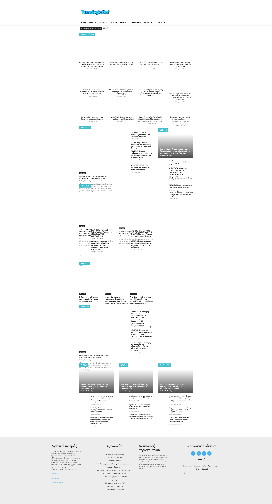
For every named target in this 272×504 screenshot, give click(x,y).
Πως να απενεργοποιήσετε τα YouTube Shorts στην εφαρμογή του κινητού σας (134, 386)
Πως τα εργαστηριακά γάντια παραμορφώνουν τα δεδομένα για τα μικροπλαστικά (101, 233)
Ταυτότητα (54, 473)
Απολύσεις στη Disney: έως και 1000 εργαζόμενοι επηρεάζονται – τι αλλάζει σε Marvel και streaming (141, 300)
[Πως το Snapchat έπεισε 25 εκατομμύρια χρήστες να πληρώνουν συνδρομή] (175, 381)
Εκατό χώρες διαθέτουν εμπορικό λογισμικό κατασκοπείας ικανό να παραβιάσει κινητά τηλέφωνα (91, 64)
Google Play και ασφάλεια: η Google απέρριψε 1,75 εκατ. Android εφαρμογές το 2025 (180, 409)
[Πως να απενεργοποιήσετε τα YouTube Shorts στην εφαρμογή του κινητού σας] (136, 381)
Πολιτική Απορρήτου (57, 482)
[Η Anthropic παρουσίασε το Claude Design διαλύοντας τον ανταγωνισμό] (162, 180)
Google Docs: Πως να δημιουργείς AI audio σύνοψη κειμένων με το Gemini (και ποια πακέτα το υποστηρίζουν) (141, 416)
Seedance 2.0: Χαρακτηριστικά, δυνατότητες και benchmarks (92, 118)
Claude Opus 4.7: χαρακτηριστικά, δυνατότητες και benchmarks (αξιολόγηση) (121, 92)
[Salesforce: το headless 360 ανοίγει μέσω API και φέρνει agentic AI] (162, 188)
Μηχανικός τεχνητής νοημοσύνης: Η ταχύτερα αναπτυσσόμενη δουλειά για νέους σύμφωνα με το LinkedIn (116, 300)
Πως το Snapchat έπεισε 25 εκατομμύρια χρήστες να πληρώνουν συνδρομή (172, 386)
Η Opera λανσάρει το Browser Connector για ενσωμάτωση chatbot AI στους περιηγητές (140, 167)
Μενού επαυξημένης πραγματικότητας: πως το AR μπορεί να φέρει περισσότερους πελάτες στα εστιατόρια (101, 245)
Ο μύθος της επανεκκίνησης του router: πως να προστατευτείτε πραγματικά (140, 406)
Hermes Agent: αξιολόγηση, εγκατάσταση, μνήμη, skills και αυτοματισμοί (180, 64)
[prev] (104, 28)
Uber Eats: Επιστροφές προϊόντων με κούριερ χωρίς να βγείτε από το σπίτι (150, 64)
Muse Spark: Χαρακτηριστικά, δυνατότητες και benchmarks (121, 118)
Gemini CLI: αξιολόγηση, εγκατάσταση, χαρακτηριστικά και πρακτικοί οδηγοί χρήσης (92, 92)
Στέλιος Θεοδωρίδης (85, 181)
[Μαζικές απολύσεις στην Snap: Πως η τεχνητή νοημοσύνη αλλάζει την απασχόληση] (162, 194)
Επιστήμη (82, 226)
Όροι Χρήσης (55, 478)
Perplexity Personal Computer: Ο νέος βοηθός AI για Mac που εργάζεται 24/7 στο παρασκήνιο (141, 154)
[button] (184, 473)
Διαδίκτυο (82, 173)
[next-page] (84, 255)
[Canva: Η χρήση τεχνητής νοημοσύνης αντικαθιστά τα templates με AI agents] (96, 144)
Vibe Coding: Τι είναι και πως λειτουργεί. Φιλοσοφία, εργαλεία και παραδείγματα (101, 409)
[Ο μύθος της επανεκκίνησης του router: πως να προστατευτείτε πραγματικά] (123, 407)
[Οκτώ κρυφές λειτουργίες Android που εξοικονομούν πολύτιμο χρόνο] (123, 398)
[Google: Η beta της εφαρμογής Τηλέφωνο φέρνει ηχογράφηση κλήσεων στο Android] (162, 420)
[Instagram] (199, 453)
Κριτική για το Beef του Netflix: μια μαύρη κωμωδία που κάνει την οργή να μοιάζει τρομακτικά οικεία (150, 119)
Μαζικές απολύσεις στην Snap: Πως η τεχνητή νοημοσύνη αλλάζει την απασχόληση (181, 194)
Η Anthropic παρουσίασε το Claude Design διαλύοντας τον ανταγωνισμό (180, 180)
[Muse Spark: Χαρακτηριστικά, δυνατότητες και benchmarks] (121, 97)
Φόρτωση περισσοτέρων (135, 119)
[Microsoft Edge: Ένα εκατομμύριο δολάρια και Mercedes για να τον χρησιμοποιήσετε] (124, 135)
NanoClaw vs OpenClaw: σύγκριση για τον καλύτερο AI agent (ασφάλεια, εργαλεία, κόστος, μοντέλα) (151, 93)
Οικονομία (82, 293)
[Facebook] (193, 453)
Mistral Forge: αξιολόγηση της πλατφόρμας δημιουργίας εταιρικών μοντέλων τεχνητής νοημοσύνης (180, 96)
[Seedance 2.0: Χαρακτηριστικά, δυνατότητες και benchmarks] (91, 97)
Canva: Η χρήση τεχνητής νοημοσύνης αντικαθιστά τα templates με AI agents (93, 177)
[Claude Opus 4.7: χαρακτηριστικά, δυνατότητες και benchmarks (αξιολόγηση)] (121, 70)
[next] (108, 28)
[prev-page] (80, 255)
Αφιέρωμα (82, 352)
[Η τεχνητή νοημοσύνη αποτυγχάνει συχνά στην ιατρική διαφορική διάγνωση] (136, 199)
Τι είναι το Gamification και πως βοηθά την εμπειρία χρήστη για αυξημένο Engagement (95, 386)
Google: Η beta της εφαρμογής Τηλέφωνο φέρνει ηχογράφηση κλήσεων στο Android (179, 419)
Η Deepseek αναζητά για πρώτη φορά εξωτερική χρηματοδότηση (121, 63)
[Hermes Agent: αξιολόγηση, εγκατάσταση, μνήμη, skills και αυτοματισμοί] (180, 45)
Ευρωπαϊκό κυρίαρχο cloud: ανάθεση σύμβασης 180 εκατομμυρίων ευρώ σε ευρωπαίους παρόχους (180, 120)
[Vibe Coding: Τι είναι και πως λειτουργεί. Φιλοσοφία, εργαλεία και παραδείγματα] (83, 410)
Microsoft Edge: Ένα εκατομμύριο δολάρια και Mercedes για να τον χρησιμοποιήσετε (140, 135)
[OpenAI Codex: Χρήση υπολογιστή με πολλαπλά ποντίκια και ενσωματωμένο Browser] (124, 145)
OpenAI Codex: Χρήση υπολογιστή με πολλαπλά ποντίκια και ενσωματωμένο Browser (142, 145)
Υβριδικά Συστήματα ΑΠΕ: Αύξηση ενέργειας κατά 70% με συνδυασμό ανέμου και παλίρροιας (142, 244)
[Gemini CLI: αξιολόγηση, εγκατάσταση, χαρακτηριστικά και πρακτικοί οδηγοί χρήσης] (91, 70)
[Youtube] (209, 453)
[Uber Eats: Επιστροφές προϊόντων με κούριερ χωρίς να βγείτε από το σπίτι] (150, 45)
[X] (204, 453)
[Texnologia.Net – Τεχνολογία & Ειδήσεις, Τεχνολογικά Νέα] (96, 12)
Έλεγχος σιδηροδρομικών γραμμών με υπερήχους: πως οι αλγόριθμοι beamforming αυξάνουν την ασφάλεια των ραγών (142, 234)
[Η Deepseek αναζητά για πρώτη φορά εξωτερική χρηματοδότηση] (121, 45)
